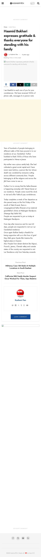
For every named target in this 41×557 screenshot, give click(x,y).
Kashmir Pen (14, 55)
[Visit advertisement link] (20, 337)
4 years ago (25, 55)
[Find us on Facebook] (13, 538)
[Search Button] (38, 3)
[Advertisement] (20, 11)
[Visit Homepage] (16, 3)
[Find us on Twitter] (18, 538)
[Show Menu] (3, 3)
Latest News (12, 27)
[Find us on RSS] (28, 538)
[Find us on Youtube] (23, 538)
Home (5, 27)
